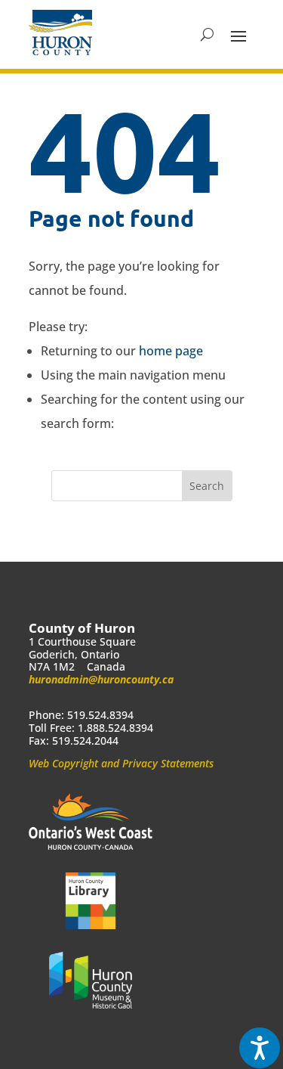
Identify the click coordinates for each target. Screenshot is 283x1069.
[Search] (207, 35)
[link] (60, 32)
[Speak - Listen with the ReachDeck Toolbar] (259, 1047)
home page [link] (171, 350)
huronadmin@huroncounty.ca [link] (101, 679)
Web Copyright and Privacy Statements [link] (121, 763)
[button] (238, 35)
